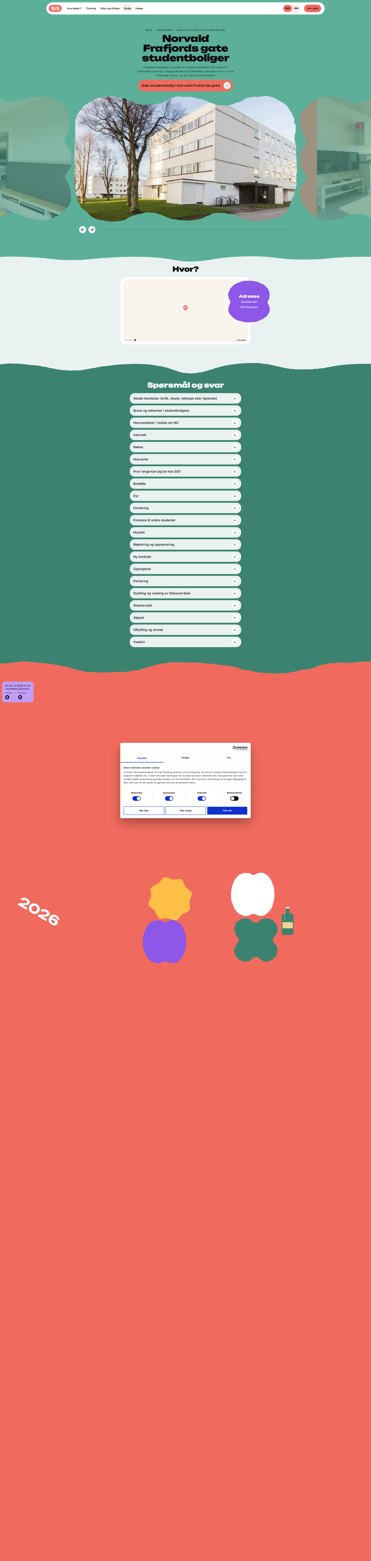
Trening (91, 8)
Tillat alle (227, 810)
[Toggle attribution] (135, 340)
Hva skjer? (74, 8)
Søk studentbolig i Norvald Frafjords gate (181, 85)
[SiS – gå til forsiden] (55, 8)
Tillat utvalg (185, 810)
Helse (139, 8)
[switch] (169, 798)
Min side (312, 8)
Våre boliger (164, 30)
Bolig (127, 8)
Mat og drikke (110, 8)
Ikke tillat (143, 810)
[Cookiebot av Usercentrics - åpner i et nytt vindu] (235, 748)
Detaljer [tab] (186, 757)
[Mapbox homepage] (128, 340)
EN (296, 8)
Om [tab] (229, 757)
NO (287, 8)
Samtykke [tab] (142, 758)
